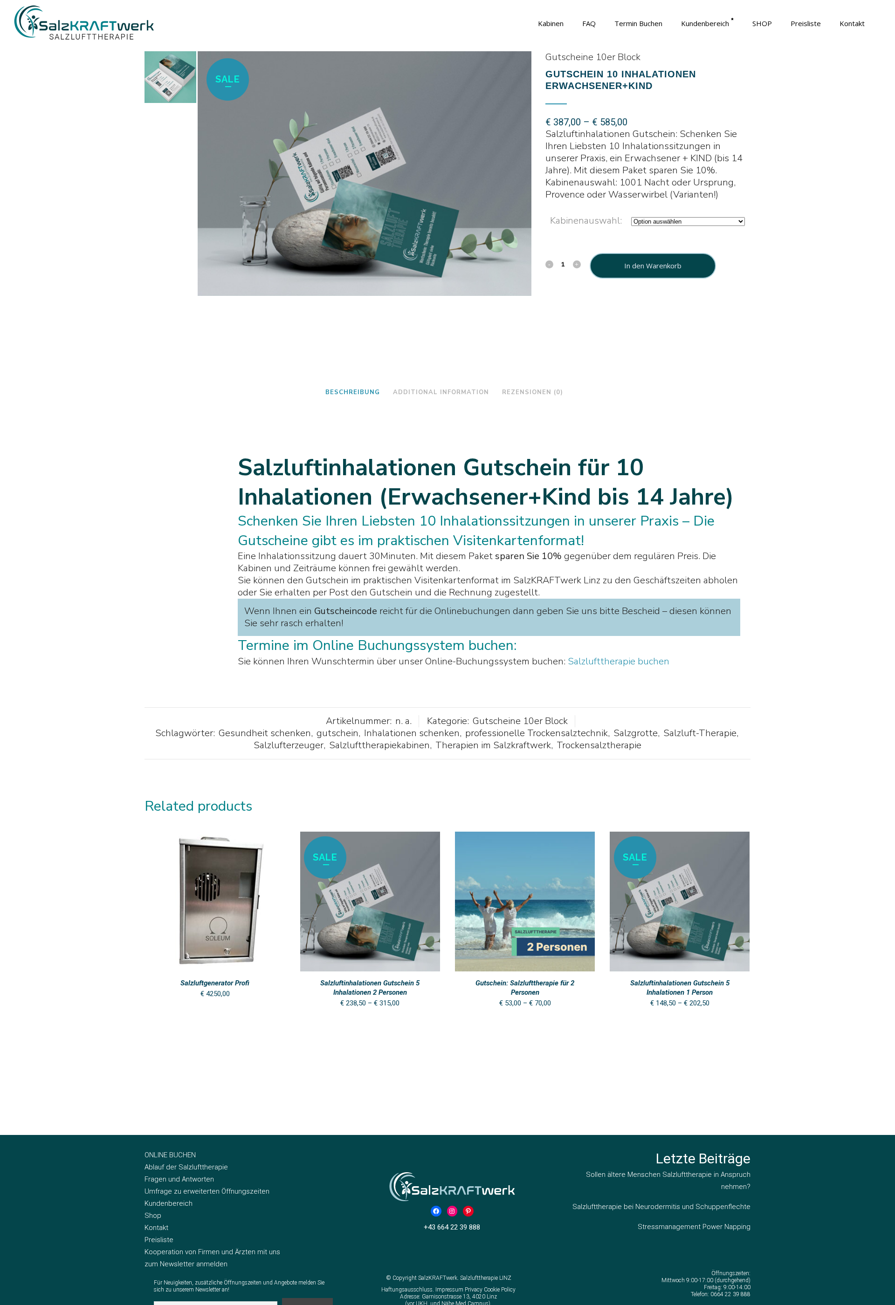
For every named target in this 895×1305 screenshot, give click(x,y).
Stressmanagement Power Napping (694, 1227)
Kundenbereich (169, 1203)
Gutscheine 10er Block (592, 57)
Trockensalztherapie (599, 745)
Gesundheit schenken (265, 733)
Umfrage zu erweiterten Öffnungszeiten (207, 1191)
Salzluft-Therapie (700, 733)
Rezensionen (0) (532, 392)
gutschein (337, 733)
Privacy (474, 1289)
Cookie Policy (500, 1289)
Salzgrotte (635, 733)
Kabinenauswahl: (586, 220)
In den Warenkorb (653, 265)
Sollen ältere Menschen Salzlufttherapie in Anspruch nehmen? (668, 1180)
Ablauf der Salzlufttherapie (186, 1167)
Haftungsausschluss (407, 1289)
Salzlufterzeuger (289, 745)
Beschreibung (352, 392)
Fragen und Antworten (179, 1179)
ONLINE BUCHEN (170, 1155)
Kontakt (156, 1227)
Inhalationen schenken (412, 733)
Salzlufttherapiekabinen (379, 745)
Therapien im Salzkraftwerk (493, 745)
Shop (153, 1215)
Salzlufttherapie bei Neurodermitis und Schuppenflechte (661, 1207)
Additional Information (441, 392)
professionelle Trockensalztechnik (536, 733)
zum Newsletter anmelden (186, 1264)
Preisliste (159, 1240)
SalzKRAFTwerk (437, 1278)
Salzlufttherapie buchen (618, 661)
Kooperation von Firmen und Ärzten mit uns (212, 1252)
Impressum (450, 1289)
